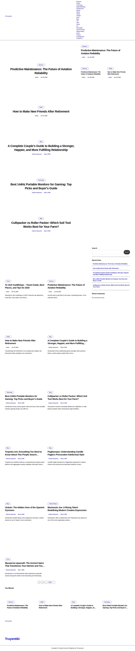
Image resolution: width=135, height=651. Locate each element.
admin (36, 77)
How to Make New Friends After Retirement (41, 111)
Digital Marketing (80, 7)
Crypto (78, 3)
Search (94, 248)
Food (77, 17)
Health (78, 14)
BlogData (71, 648)
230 (50, 582)
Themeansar (79, 648)
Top (77, 21)
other (77, 22)
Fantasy (78, 35)
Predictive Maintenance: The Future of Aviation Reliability (110, 264)
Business (78, 1)
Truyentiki (12, 639)
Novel (78, 33)
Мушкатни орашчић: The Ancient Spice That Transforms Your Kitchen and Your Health (24, 566)
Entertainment (80, 8)
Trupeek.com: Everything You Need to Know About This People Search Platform (23, 455)
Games (78, 10)
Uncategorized (80, 36)
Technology (79, 5)
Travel (8, 281)
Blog (77, 19)
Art (77, 26)
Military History (80, 31)
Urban (78, 24)
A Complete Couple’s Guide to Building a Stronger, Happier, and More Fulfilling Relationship (67, 343)
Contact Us (79, 38)
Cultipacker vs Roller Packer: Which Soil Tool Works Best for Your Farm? (111, 286)
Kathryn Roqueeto (37, 154)
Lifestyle (78, 15)
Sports (78, 12)
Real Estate (79, 28)
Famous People (80, 29)
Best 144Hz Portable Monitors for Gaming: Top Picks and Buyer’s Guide (110, 279)
